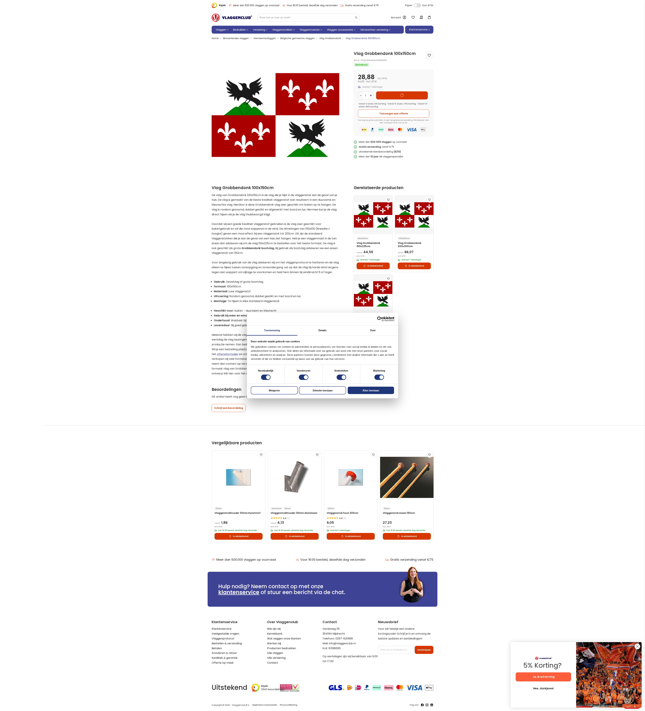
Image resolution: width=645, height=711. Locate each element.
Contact (272, 663)
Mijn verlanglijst (413, 18)
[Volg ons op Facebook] (422, 705)
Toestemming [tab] (272, 330)
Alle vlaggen (275, 653)
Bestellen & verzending (227, 643)
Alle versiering (276, 658)
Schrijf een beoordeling (228, 408)
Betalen (217, 648)
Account (396, 17)
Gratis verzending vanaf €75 (362, 5)
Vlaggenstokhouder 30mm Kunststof (237, 513)
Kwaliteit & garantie (225, 658)
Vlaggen (221, 29)
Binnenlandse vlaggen (236, 38)
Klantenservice (221, 629)
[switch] (303, 377)
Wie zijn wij (274, 629)
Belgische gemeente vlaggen (297, 38)
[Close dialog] (637, 646)
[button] (388, 200)
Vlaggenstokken (282, 29)
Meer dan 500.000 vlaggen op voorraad (256, 5)
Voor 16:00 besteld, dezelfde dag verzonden (312, 5)
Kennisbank (274, 634)
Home (215, 38)
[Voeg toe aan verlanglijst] (429, 55)
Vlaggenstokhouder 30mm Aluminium (294, 513)
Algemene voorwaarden (264, 704)
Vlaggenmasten (309, 29)
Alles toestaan (370, 390)
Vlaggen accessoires (340, 29)
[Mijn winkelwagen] (429, 18)
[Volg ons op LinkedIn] (431, 705)
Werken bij (274, 643)
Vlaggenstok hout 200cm (342, 513)
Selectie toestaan (323, 390)
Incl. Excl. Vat (417, 5)
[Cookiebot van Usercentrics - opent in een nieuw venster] (379, 318)
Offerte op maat (223, 663)
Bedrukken (239, 29)
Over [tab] (373, 330)
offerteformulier (227, 354)
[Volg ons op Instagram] (427, 705)
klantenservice (238, 592)
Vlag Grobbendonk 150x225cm (368, 245)
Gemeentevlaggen (264, 38)
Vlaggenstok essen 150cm (399, 513)
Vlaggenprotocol (223, 638)
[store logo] (232, 18)
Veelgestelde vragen (225, 634)
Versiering (259, 29)
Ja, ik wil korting (543, 677)
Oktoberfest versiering (374, 29)
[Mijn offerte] (421, 18)
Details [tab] (322, 330)
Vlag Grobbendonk (330, 38)
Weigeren (274, 390)
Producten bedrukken (281, 648)
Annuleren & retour (224, 653)
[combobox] (308, 18)
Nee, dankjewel (543, 688)
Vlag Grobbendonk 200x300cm (409, 245)
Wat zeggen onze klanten (284, 638)
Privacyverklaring (288, 704)
